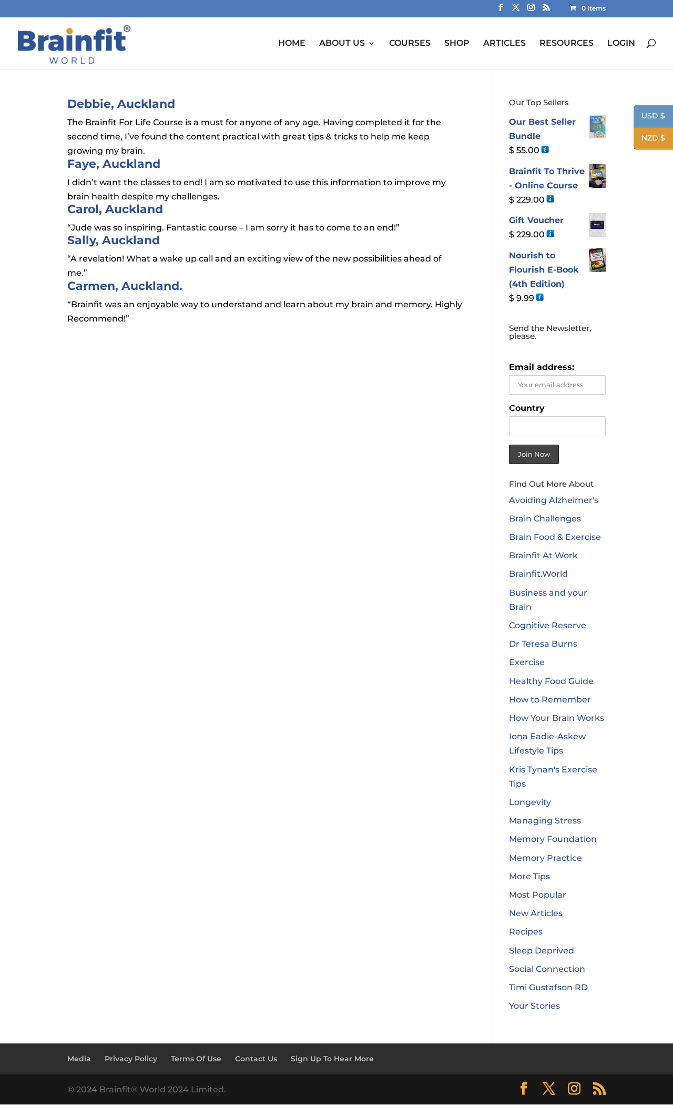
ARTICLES (504, 43)
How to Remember (550, 700)
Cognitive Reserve (547, 625)
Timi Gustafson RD (548, 987)
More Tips (529, 876)
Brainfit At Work (543, 555)
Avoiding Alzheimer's (553, 500)
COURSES (410, 43)
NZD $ (649, 138)
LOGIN (621, 43)
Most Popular (537, 895)
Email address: (541, 367)
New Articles (536, 913)
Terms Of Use (196, 1058)
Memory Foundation (553, 839)
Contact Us (256, 1058)
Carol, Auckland (115, 209)
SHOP (457, 43)
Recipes (526, 932)
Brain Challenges (545, 519)
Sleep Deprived (541, 951)
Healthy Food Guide (551, 681)
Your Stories (534, 1006)
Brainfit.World (538, 574)
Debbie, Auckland (121, 104)
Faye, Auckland (113, 164)
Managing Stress (545, 821)
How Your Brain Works (556, 718)
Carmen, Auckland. (124, 286)
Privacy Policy (131, 1058)
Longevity (530, 802)
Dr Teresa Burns (543, 644)
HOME (291, 43)
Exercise (527, 662)
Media (79, 1058)
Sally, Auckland (113, 240)
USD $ (649, 116)
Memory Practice (545, 858)
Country (527, 408)
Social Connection (547, 969)
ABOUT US (342, 43)
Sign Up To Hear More (332, 1058)
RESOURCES (566, 43)
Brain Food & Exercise (555, 537)
